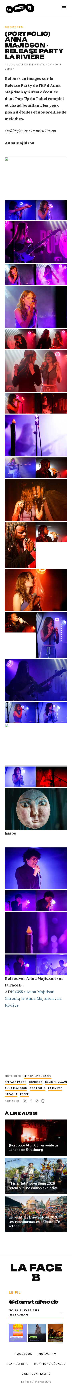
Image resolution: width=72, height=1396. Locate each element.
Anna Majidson (16, 1088)
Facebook (24, 1353)
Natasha (11, 1094)
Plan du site (17, 1363)
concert (35, 1082)
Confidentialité (36, 1373)
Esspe (24, 1094)
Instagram (47, 1353)
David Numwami (56, 1082)
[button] (36, 178)
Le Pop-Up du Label (37, 1076)
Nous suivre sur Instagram (36, 1312)
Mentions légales (50, 1363)
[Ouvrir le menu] (64, 7)
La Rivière (55, 1088)
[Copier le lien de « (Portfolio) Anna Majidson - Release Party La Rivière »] (43, 1101)
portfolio (37, 1088)
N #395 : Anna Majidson (32, 991)
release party (15, 1082)
